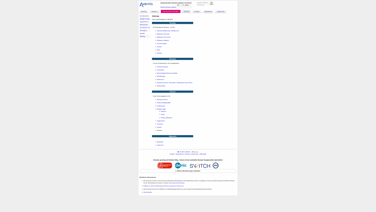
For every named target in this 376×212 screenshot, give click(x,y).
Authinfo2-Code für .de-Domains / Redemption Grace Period (174, 82)
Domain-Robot (161, 86)
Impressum (220, 11)
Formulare (143, 30)
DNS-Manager (161, 76)
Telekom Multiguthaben (163, 102)
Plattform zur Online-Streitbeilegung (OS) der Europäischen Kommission (163, 186)
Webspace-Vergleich (163, 40)
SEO (158, 50)
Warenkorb (208, 11)
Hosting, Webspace (166, 117)
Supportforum (144, 21)
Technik (159, 47)
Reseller (159, 53)
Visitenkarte (160, 70)
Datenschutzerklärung (178, 183)
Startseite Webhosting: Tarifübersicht (168, 31)
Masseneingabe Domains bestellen (167, 73)
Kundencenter (144, 16)
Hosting (143, 11)
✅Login (211, 3)
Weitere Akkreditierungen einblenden (188, 171)
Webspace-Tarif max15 (163, 37)
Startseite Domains (162, 67)
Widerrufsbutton (147, 192)
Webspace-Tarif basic (163, 34)
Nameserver (160, 79)
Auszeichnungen (162, 43)
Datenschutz (144, 24)
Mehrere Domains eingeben (168, 7)
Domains (154, 11)
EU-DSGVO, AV (145, 27)
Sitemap (142, 36)
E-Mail (163, 114)
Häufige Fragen (145, 19)
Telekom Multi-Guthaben (171, 11)
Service (186, 11)
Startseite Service (162, 99)
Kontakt (196, 11)
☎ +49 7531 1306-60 (183, 152)
